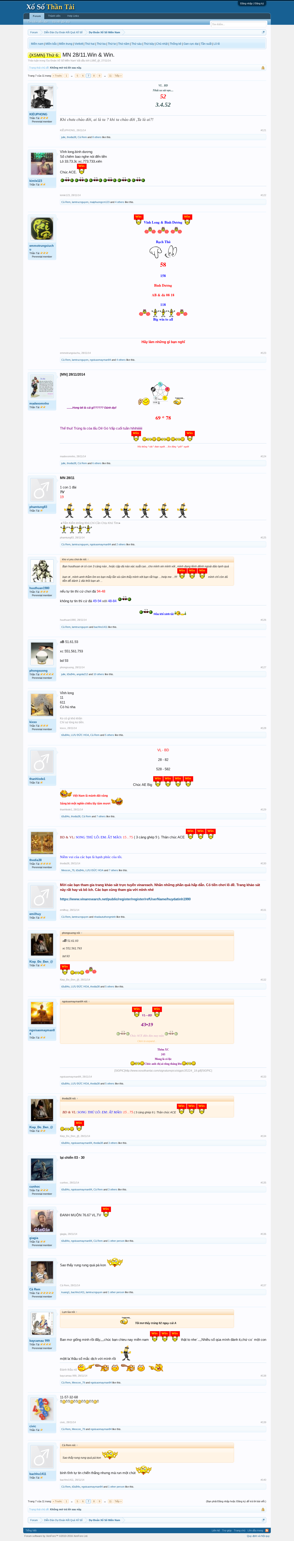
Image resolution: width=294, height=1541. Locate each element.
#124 (263, 456)
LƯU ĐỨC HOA (80, 735)
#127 (263, 667)
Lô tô (217, 43)
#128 (263, 728)
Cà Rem (82, 137)
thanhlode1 (37, 779)
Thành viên (54, 15)
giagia (33, 1238)
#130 (263, 863)
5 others (109, 735)
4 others (119, 202)
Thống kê (175, 43)
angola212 (82, 674)
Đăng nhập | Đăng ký (252, 3)
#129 (263, 809)
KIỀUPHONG (38, 114)
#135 (263, 1182)
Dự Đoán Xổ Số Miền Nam (61, 60)
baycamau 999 (39, 1340)
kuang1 (65, 1292)
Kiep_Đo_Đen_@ (41, 961)
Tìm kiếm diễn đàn (37, 21)
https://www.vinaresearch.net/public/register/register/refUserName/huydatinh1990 (125, 899)
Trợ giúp (227, 1530)
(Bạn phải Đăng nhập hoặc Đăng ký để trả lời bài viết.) (236, 1501)
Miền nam (37, 43)
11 (110, 75)
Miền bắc (51, 43)
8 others (97, 137)
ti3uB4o (71, 674)
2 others (121, 544)
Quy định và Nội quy (258, 1536)
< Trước (57, 75)
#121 (263, 130)
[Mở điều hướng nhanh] (263, 32)
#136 (263, 1234)
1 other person (116, 1240)
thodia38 (71, 137)
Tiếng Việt (31, 1530)
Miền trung (65, 43)
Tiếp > (118, 75)
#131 (263, 910)
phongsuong (38, 670)
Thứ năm (123, 43)
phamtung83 (38, 507)
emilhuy (35, 914)
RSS (267, 1530)
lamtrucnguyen (80, 202)
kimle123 (35, 181)
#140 (263, 1479)
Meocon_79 (67, 870)
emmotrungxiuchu (41, 247)
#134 (263, 1136)
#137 (263, 1285)
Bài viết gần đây (61, 21)
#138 (263, 1375)
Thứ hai (90, 43)
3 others (113, 1143)
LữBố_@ (95, 60)
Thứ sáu (136, 43)
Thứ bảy (149, 43)
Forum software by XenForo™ (56, 1536)
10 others (98, 674)
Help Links (73, 15)
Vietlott (78, 43)
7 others (101, 816)
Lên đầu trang (255, 1530)
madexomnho (39, 403)
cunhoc (34, 1186)
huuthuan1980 (39, 588)
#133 (263, 1076)
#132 (263, 979)
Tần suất (206, 43)
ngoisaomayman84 (100, 359)
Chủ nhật (162, 43)
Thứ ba (101, 43)
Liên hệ (216, 1530)
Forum (37, 16)
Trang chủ (239, 1530)
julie (63, 137)
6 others (97, 463)
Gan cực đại (191, 43)
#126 (263, 619)
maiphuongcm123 (100, 202)
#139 (263, 1422)
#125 (263, 537)
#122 (263, 195)
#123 (263, 353)
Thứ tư (112, 43)
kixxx (33, 722)
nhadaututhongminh (105, 916)
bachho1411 (100, 627)
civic (32, 1426)
